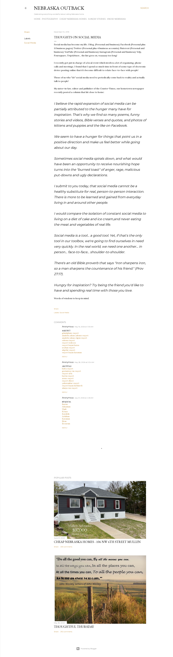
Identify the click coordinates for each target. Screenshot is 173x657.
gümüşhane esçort (70, 333)
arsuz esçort (68, 378)
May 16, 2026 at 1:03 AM (84, 327)
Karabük (65, 414)
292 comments (66, 632)
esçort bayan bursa (70, 345)
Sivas (64, 421)
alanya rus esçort (69, 388)
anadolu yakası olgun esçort (74, 338)
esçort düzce (68, 381)
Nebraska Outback (59, 8)
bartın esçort (68, 376)
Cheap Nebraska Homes (73, 19)
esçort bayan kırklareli (72, 385)
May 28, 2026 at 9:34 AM (84, 362)
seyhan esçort (68, 347)
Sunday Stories (97, 19)
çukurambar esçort (70, 383)
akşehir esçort (68, 350)
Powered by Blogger (89, 649)
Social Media (30, 43)
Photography (50, 19)
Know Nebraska (116, 19)
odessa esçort (68, 340)
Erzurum (66, 423)
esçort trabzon (69, 343)
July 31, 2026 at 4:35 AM (84, 398)
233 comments (66, 547)
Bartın (65, 404)
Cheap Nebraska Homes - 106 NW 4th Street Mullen (97, 542)
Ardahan (65, 416)
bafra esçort (67, 368)
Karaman (66, 419)
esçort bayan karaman (72, 352)
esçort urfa (67, 373)
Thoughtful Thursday (74, 627)
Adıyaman (66, 406)
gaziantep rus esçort (71, 371)
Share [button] (27, 32)
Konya (65, 411)
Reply (64, 357)
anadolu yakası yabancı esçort (75, 335)
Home (37, 19)
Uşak (64, 409)
